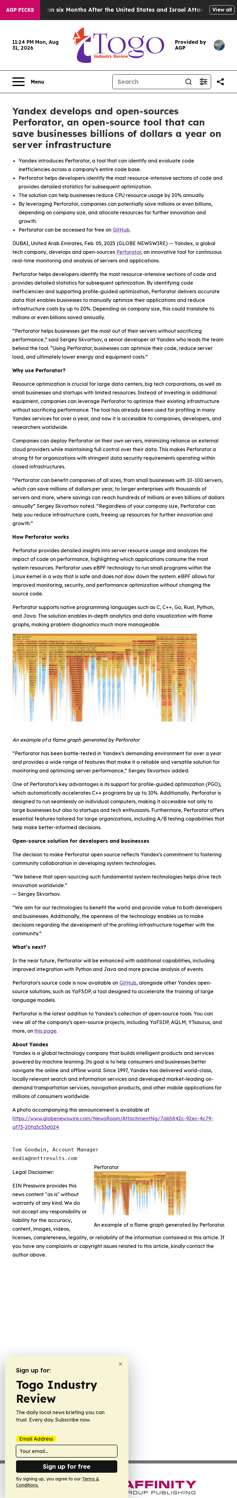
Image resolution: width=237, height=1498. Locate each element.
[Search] (188, 82)
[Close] (120, 1364)
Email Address (36, 1439)
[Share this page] (220, 82)
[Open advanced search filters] (203, 82)
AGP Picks (20, 10)
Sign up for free (66, 1466)
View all (222, 9)
